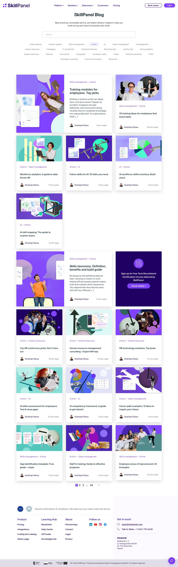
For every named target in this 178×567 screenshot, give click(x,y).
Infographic (81, 54)
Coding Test (128, 49)
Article (94, 44)
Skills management (76, 44)
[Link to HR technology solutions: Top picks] (139, 322)
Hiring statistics (146, 49)
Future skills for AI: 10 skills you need (89, 174)
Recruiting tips (110, 49)
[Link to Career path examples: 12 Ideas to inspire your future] (139, 380)
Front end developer (93, 59)
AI (105, 44)
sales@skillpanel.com (132, 524)
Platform (58, 5)
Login (169, 5)
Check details (137, 286)
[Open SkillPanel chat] (171, 560)
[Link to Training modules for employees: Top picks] (40, 104)
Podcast (49, 54)
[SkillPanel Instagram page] (100, 524)
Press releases (36, 44)
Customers (103, 5)
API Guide (46, 534)
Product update (55, 44)
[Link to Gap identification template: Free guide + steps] (39, 438)
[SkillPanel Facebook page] (105, 524)
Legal (68, 534)
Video (116, 54)
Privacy (68, 539)
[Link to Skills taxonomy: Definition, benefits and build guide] (40, 279)
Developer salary (100, 54)
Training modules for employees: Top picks (84, 91)
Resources (87, 5)
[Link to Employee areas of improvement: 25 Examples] (139, 438)
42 (91, 485)
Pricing (116, 5)
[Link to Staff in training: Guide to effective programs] (89, 438)
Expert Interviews (31, 54)
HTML (151, 54)
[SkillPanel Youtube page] (95, 524)
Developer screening (69, 59)
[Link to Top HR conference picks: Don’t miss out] (39, 322)
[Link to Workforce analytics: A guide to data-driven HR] (39, 148)
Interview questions (134, 54)
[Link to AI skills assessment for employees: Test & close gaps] (39, 380)
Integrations (23, 529)
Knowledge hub (48, 539)
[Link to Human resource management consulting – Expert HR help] (89, 322)
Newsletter (46, 524)
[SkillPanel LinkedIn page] (90, 524)
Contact (69, 529)
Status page (23, 539)
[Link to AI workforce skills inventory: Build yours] (139, 148)
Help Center (47, 529)
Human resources (32, 49)
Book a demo (153, 5)
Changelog (50, 49)
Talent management (120, 44)
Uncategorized (142, 44)
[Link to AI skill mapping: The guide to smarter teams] (39, 206)
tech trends (64, 54)
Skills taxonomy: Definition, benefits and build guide (88, 267)
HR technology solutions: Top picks (137, 348)
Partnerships (71, 524)
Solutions (72, 5)
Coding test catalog (26, 534)
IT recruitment (68, 49)
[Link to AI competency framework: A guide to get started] (89, 380)
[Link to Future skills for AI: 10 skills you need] (89, 148)
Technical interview (89, 49)
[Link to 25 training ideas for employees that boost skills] (139, 87)
